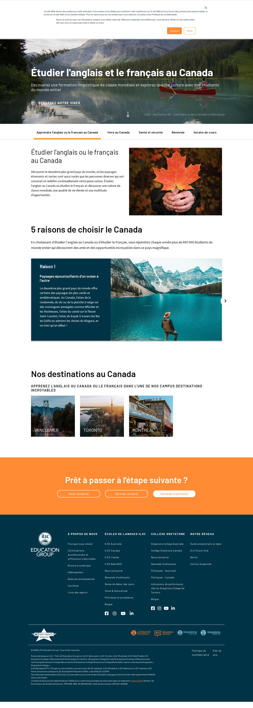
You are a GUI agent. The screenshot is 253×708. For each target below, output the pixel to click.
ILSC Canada (112, 550)
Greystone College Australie (167, 543)
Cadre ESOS (137, 680)
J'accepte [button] (174, 30)
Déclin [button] (190, 30)
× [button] (206, 6)
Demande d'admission (117, 577)
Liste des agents (77, 592)
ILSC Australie (113, 543)
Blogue (109, 604)
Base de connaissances (81, 578)
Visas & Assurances (116, 590)
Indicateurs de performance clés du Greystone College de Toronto (168, 588)
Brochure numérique (79, 565)
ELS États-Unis (199, 550)
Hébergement (75, 572)
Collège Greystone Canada (166, 550)
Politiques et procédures (119, 597)
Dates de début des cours (120, 584)
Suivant (225, 301)
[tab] (67, 134)
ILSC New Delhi (113, 563)
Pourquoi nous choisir (80, 543)
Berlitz (194, 557)
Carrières (73, 585)
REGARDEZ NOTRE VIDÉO (59, 103)
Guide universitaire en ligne (206, 543)
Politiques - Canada (162, 577)
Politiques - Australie (163, 570)
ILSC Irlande (112, 557)
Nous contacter (114, 570)
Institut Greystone (201, 563)
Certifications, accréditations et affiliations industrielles (82, 554)
